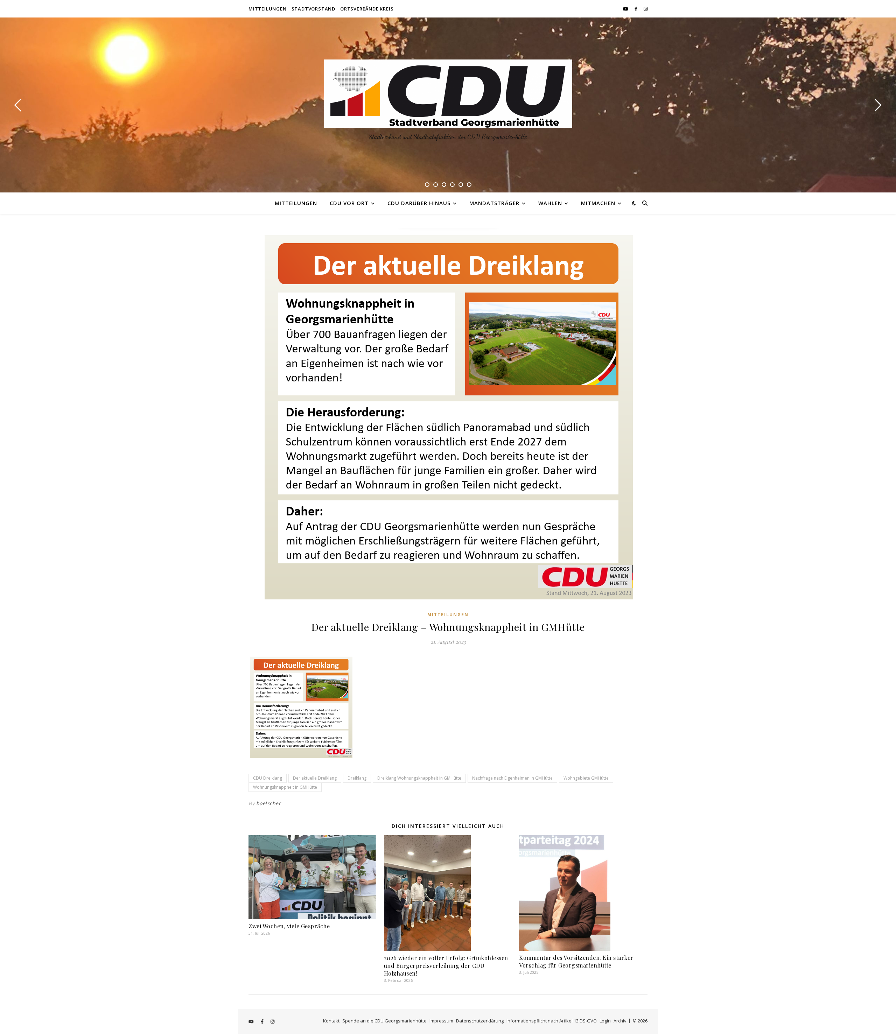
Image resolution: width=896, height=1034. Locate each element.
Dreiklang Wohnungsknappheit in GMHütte (419, 778)
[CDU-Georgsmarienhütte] (448, 93)
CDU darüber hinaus (418, 202)
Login (605, 1021)
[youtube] (626, 9)
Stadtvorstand (313, 9)
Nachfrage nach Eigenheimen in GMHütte (512, 778)
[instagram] (646, 9)
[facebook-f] (636, 9)
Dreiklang (357, 778)
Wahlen (550, 202)
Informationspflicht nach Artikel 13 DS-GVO (551, 1021)
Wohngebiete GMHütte (586, 778)
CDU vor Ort (349, 202)
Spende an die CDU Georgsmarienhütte (384, 1021)
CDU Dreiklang (267, 778)
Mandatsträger (494, 202)
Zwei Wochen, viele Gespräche (289, 926)
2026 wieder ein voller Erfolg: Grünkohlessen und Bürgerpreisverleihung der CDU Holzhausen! (446, 965)
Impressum (441, 1021)
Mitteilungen (267, 9)
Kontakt (331, 1021)
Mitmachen (598, 202)
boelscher (268, 803)
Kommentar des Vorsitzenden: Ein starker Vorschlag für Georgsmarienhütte (576, 961)
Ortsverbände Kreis (366, 9)
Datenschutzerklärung (480, 1021)
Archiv (620, 1021)
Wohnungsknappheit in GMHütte (285, 787)
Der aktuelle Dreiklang (315, 778)
